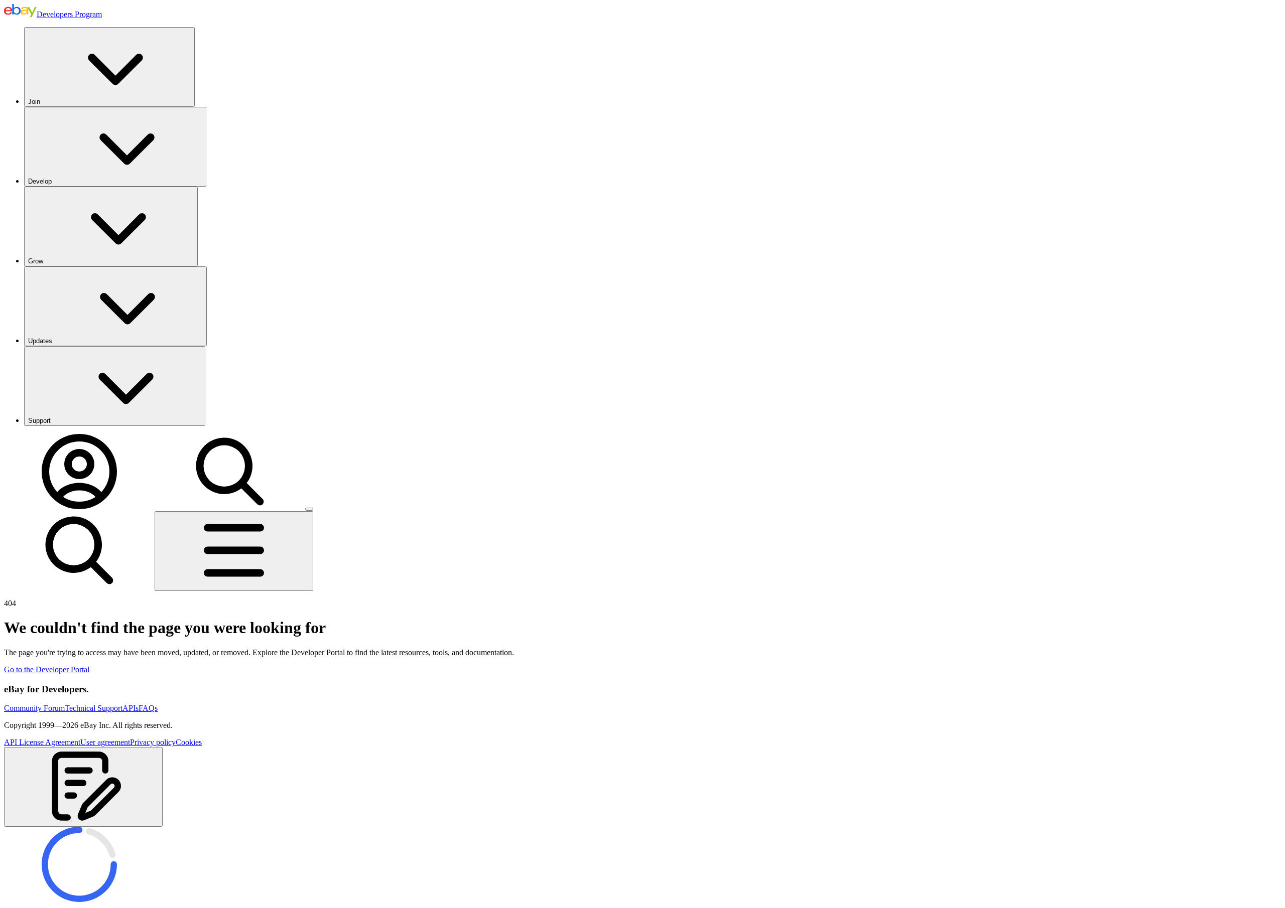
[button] (83, 787)
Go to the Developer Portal (46, 669)
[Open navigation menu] (234, 551)
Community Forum (34, 708)
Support (39, 420)
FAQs (148, 708)
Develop (40, 181)
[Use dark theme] (309, 509)
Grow (35, 261)
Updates (40, 341)
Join (34, 101)
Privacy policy (153, 742)
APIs (130, 708)
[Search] (230, 506)
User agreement (105, 742)
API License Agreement (42, 742)
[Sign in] (79, 506)
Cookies (189, 742)
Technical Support (93, 708)
